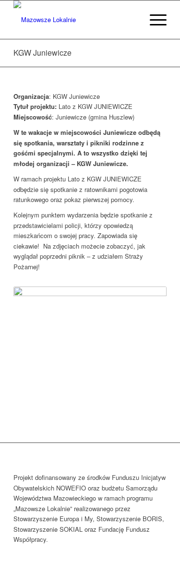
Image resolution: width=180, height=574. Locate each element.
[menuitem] (130, 19)
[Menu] (153, 19)
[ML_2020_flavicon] (74, 19)
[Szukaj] (130, 19)
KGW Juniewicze (42, 52)
